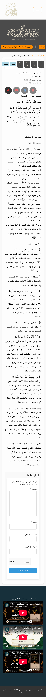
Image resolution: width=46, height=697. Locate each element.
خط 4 (20, 64)
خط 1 (41, 64)
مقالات (34, 55)
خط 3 (27, 64)
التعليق (33, 489)
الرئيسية (41, 55)
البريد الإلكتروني (30, 534)
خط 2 (34, 64)
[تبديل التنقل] (37, 10)
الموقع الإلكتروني (31, 547)
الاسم (34, 522)
